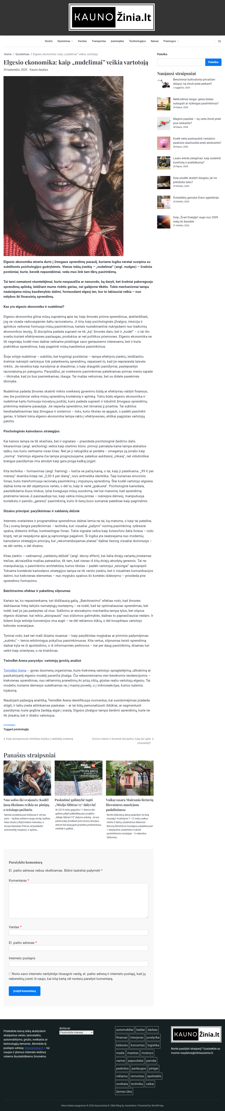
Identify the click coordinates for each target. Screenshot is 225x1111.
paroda (151, 1060)
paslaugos (139, 1068)
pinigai (153, 1068)
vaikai (150, 1084)
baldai (140, 1030)
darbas (153, 1030)
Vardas (15, 927)
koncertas (138, 1045)
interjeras (136, 1037)
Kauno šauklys (39, 69)
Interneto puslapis (22, 958)
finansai (121, 1037)
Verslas (82, 41)
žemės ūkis (124, 1091)
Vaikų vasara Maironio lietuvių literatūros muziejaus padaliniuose (129, 805)
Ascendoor (131, 1105)
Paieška (162, 54)
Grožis (49, 41)
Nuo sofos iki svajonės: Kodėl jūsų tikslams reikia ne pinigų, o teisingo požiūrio (27, 805)
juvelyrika (153, 1037)
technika (137, 1084)
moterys (147, 1053)
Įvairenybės (117, 41)
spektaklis (154, 1076)
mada (120, 1053)
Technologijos (137, 41)
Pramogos (169, 41)
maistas (133, 1053)
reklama (122, 1076)
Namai (155, 41)
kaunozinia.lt (102, 1105)
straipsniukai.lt (34, 1048)
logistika (153, 1045)
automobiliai (124, 1030)
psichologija (21, 729)
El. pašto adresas (23, 943)
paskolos (122, 1068)
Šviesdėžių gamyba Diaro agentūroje (196, 197)
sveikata (122, 1084)
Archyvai (64, 1028)
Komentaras (19, 880)
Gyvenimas (63, 41)
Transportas (99, 41)
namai (120, 1060)
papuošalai (135, 1060)
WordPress (157, 1105)
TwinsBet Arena (15, 670)
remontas (137, 1076)
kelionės (122, 1045)
